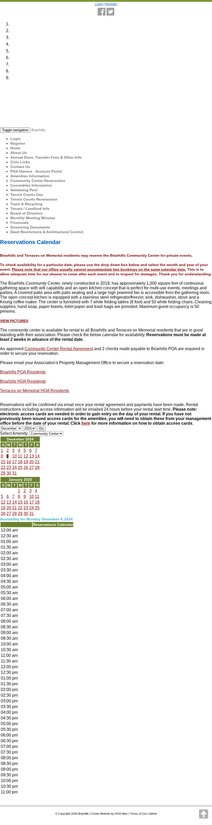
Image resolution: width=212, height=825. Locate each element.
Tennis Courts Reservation (33, 199)
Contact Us (20, 167)
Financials (19, 222)
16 (8, 462)
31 (14, 473)
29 (3, 473)
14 (37, 456)
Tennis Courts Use (26, 195)
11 (20, 456)
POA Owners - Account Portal (36, 171)
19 (26, 462)
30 (8, 473)
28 (37, 467)
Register (111, 4)
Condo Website (100, 813)
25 (20, 467)
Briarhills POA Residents (23, 372)
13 (31, 456)
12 (26, 456)
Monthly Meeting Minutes (32, 218)
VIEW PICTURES (14, 321)
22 (3, 467)
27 (31, 467)
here (85, 423)
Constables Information (31, 185)
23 (8, 467)
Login (99, 4)
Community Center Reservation (37, 181)
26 (26, 467)
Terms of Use (138, 813)
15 (3, 462)
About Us (18, 153)
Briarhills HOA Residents (23, 381)
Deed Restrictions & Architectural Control (46, 232)
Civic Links (20, 162)
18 (20, 462)
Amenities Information (29, 176)
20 (31, 462)
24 (14, 467)
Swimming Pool (23, 190)
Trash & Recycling (26, 204)
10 (14, 456)
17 (14, 462)
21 (37, 462)
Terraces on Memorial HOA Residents (34, 390)
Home (15, 148)
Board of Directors (26, 213)
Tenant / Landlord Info (30, 209)
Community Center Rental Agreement (59, 349)
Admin (153, 813)
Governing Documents (30, 227)
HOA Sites (121, 813)
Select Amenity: (14, 433)
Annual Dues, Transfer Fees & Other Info (46, 157)
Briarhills (38, 130)
